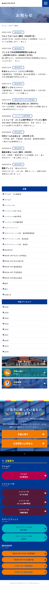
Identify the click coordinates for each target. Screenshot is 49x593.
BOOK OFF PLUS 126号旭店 (15, 256)
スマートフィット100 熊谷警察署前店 (20, 233)
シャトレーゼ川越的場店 (14, 222)
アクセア (8, 200)
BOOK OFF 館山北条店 (13, 278)
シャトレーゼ (10, 205)
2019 (7, 346)
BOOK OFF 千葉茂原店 (13, 272)
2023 (7, 324)
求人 (6, 289)
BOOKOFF (9, 250)
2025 (7, 312)
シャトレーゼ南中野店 (13, 216)
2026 (7, 307)
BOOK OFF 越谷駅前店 (13, 267)
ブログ (10, 26)
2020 (7, 340)
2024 (7, 318)
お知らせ (8, 295)
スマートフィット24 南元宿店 (16, 239)
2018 (7, 352)
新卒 (6, 283)
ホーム (4, 26)
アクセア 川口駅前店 (13, 194)
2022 (7, 329)
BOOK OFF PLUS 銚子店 (14, 261)
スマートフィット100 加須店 (16, 244)
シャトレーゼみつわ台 (13, 211)
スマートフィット (11, 228)
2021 (7, 335)
